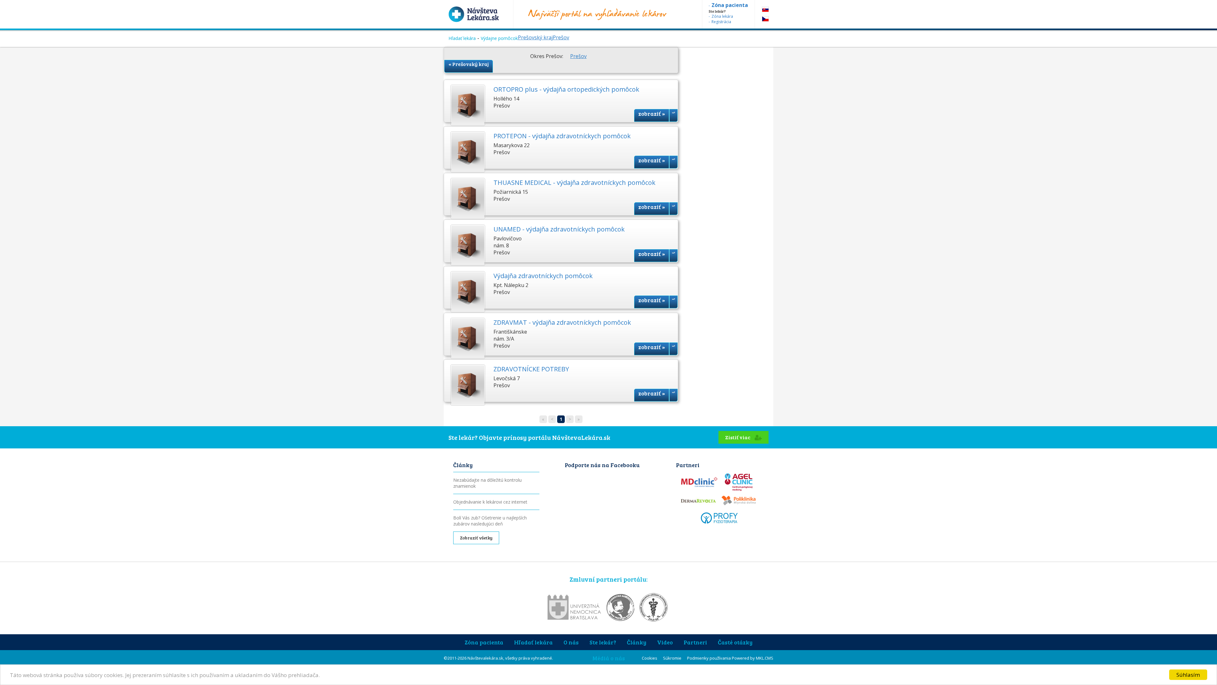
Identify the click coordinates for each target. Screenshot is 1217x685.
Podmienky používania (709, 658)
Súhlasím (1188, 674)
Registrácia (721, 21)
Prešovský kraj (535, 37)
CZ (765, 19)
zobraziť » (651, 113)
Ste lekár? (602, 642)
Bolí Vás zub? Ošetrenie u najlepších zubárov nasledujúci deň (490, 521)
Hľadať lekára (462, 38)
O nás (571, 642)
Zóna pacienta (484, 642)
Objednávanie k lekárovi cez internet (490, 502)
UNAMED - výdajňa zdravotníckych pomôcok (559, 229)
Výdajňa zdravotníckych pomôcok (543, 275)
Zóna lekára (722, 16)
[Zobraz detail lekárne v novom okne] (673, 115)
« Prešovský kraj (468, 64)
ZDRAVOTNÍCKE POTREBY (531, 369)
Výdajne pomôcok (499, 38)
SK (765, 9)
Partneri (695, 642)
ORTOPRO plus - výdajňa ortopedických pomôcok (566, 89)
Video (665, 642)
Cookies (649, 658)
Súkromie (672, 658)
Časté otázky (735, 642)
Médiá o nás (608, 658)
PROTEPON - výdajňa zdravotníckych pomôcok (562, 136)
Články (636, 642)
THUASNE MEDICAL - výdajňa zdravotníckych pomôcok (574, 182)
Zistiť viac (738, 437)
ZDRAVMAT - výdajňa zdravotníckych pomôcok (562, 322)
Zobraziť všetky (476, 538)
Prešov (561, 37)
